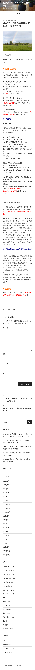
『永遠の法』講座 (8, 582)
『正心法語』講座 (8, 574)
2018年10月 (6, 555)
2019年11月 (6, 508)
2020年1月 (6, 500)
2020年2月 (6, 496)
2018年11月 (6, 551)
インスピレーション (9, 590)
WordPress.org (7, 652)
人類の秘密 (6, 601)
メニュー (18, 13)
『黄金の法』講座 (8, 586)
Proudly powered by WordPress (12, 665)
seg (15, 20)
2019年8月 (6, 520)
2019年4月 (6, 535)
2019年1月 (6, 547)
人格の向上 (6, 598)
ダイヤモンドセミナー (10, 594)
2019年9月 (6, 516)
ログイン (5, 640)
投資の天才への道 (8, 617)
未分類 (5, 621)
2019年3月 (6, 539)
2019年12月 (6, 504)
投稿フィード (7, 644)
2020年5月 (6, 485)
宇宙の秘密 (6, 613)
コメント (5, 328)
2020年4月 (6, 489)
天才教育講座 (7, 609)
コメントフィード (8, 648)
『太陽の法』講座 (8, 570)
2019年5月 (6, 531)
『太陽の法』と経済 (9, 566)
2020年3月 (6, 493)
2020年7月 (6, 481)
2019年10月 (6, 512)
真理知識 (5, 625)
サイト (5, 373)
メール (5, 364)
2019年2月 (6, 543)
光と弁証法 (6, 605)
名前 (5, 354)
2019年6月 (6, 527)
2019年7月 (6, 524)
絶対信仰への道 (8, 629)
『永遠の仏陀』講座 (10, 309)
